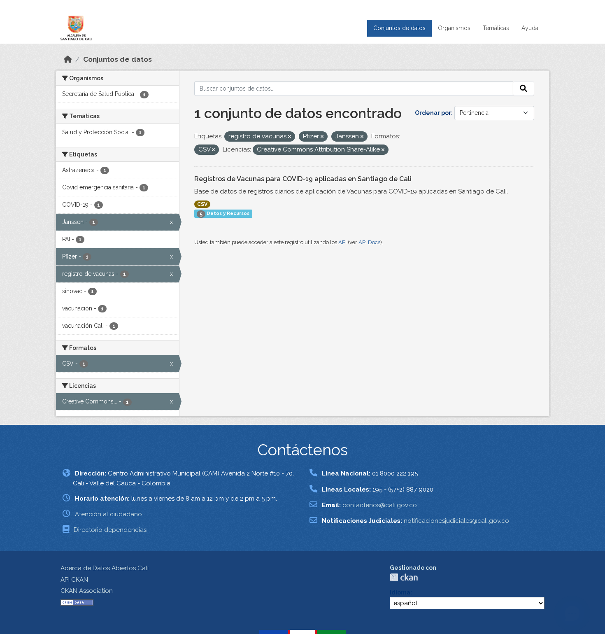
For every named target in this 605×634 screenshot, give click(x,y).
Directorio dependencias (110, 530)
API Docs (369, 242)
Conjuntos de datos (399, 28)
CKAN (404, 577)
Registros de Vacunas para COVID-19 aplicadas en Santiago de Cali (303, 179)
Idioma (400, 592)
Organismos (454, 28)
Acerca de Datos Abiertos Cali (104, 568)
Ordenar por (433, 113)
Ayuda (529, 28)
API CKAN (74, 579)
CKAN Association (86, 590)
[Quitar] (289, 137)
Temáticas (496, 28)
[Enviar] (523, 88)
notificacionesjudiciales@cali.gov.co (456, 520)
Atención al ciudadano (108, 514)
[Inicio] (68, 59)
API (342, 242)
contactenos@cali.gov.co (379, 505)
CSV (202, 204)
